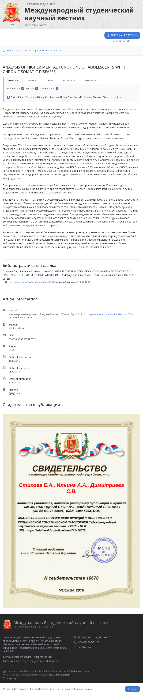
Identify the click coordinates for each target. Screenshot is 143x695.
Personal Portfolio (124, 35)
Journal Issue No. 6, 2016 (48, 50)
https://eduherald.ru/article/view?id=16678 (32, 282)
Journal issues (24, 50)
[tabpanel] (71, 93)
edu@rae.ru (51, 661)
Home (10, 50)
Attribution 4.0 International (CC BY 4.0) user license (64, 671)
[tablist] (71, 80)
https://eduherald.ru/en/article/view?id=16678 (110, 314)
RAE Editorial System (60, 674)
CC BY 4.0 (20, 393)
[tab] (13, 80)
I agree (132, 689)
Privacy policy (9, 678)
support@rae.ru (43, 656)
